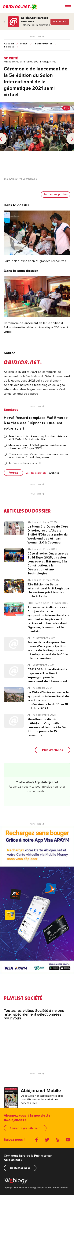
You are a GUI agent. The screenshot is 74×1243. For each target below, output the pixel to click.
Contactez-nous (20, 1168)
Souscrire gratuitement (25, 1128)
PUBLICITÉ (36, 37)
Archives (54, 473)
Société (9, 46)
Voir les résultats (36, 473)
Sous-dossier (44, 43)
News (24, 43)
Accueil (9, 43)
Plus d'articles (52, 750)
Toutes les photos (55, 194)
